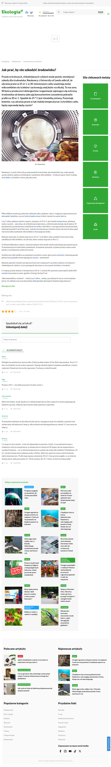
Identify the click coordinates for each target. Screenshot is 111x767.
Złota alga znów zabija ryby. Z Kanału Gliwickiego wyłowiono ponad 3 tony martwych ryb (31, 546)
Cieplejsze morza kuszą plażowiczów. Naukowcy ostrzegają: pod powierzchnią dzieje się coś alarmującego (67, 520)
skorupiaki (6, 216)
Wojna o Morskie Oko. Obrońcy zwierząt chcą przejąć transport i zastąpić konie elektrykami (68, 595)
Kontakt (61, 710)
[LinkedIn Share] (71, 325)
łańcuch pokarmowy (33, 216)
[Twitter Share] (65, 325)
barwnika (37, 226)
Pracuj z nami (63, 723)
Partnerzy (61, 735)
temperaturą (62, 221)
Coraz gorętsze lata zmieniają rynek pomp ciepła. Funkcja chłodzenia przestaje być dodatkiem (34, 676)
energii (4, 273)
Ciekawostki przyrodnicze (32, 61)
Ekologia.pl (5, 61)
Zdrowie (7, 723)
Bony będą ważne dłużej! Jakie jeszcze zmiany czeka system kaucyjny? (31, 594)
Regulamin (62, 727)
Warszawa (30, 16)
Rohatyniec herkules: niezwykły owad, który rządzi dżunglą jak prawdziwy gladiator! (67, 618)
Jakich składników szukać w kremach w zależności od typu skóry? (33, 661)
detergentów (38, 281)
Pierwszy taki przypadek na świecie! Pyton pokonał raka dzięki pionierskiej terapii (68, 497)
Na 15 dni (51, 16)
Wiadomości (16, 61)
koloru (59, 265)
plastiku (15, 257)
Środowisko (8, 727)
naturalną (18, 224)
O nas (60, 714)
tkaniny (61, 255)
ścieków (7, 177)
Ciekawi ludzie (9, 735)
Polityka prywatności (66, 718)
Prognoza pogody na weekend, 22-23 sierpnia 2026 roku (31, 494)
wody (4, 224)
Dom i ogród (8, 714)
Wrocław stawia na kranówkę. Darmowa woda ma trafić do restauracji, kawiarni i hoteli (67, 545)
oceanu (35, 257)
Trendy (6, 731)
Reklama (61, 731)
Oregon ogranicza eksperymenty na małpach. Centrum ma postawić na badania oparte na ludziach (31, 518)
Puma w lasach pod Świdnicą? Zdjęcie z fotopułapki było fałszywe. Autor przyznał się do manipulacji (31, 569)
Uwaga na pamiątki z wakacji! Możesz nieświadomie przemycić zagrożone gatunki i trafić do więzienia (68, 572)
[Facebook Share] (60, 325)
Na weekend (43, 16)
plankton (14, 216)
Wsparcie (61, 739)
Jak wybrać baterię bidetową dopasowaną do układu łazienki (35, 689)
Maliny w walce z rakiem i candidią (31, 613)
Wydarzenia (8, 739)
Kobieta (7, 718)
